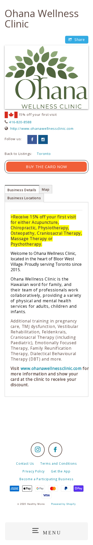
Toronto (44, 153)
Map (45, 189)
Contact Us (25, 463)
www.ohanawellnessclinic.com (51, 368)
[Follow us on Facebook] (32, 139)
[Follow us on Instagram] (43, 139)
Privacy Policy (33, 471)
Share (79, 39)
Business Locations (24, 198)
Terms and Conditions (58, 463)
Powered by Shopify (63, 504)
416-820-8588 (20, 122)
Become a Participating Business (46, 479)
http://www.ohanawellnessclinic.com (42, 128)
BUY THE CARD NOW (46, 166)
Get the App (61, 471)
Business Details (21, 190)
